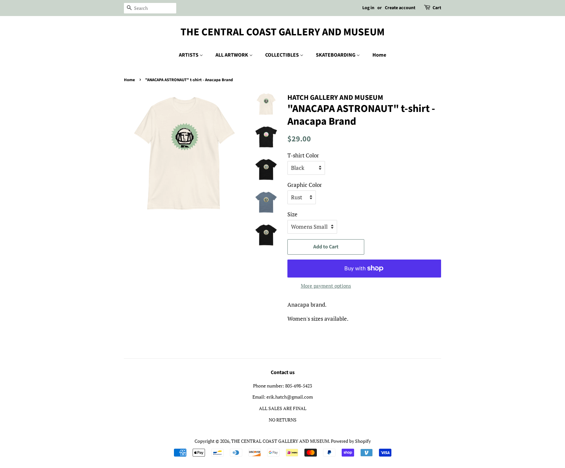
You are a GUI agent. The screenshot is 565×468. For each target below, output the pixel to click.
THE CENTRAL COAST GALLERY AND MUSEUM (282, 32)
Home (379, 55)
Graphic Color (304, 185)
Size (292, 214)
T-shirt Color (303, 155)
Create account (400, 8)
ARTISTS (189, 55)
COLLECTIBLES (282, 55)
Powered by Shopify (351, 441)
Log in (368, 8)
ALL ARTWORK (232, 55)
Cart (437, 8)
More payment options (326, 285)
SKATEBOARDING (336, 55)
